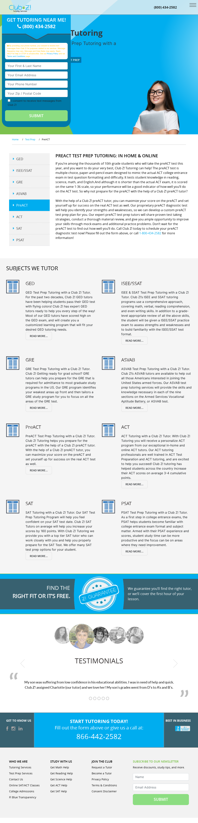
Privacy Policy (52, 53)
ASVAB (21, 193)
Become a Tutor (102, 773)
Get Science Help (61, 779)
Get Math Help (59, 767)
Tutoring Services (20, 767)
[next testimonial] (175, 663)
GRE (19, 182)
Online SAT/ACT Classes (24, 785)
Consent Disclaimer (104, 791)
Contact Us (16, 779)
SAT (19, 228)
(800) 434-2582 (165, 7)
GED (19, 159)
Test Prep (72, 60)
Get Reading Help (61, 773)
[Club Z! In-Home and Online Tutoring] (20, 8)
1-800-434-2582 (150, 233)
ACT (19, 216)
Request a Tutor (102, 767)
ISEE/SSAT (24, 170)
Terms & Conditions (104, 785)
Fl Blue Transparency (22, 797)
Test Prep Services (20, 773)
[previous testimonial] (22, 663)
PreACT (22, 205)
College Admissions (21, 791)
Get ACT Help (58, 785)
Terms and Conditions (16, 56)
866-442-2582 (99, 736)
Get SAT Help (58, 791)
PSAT (20, 240)
